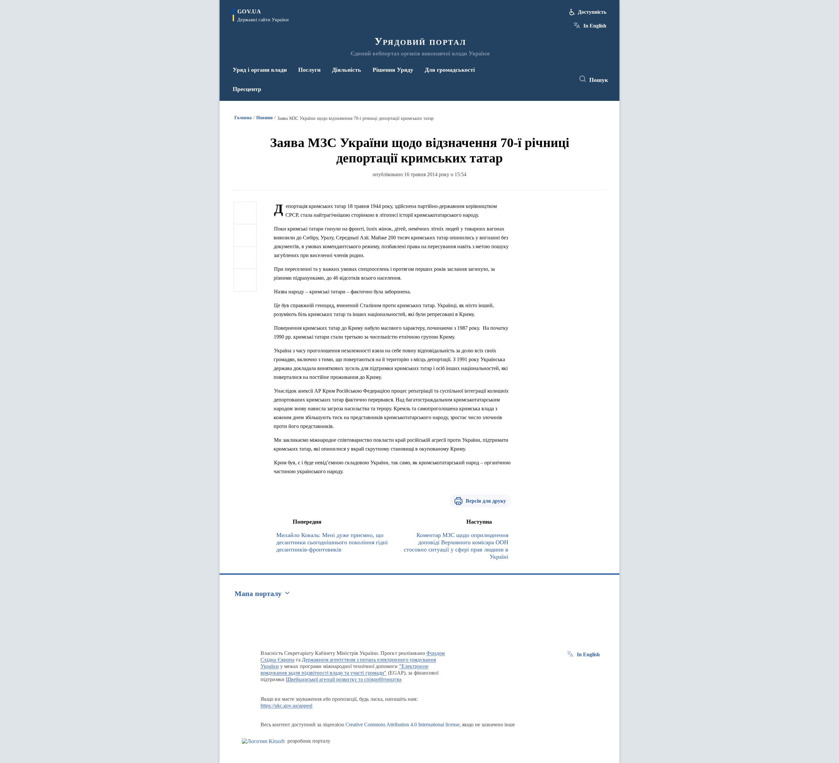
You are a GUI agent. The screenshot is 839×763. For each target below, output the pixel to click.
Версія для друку (486, 501)
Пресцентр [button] (247, 89)
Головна (243, 117)
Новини (264, 117)
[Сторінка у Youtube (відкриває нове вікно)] (564, 79)
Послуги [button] (309, 69)
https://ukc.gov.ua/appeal (287, 705)
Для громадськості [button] (450, 69)
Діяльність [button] (346, 69)
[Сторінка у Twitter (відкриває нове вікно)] (552, 79)
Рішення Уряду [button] (393, 69)
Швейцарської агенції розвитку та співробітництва (343, 679)
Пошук (598, 80)
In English (594, 25)
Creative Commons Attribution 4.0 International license (402, 724)
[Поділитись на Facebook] (245, 213)
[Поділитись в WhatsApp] (245, 258)
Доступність (592, 12)
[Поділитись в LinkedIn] (245, 280)
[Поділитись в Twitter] (245, 235)
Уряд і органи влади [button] (260, 69)
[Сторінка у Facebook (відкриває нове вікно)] (540, 79)
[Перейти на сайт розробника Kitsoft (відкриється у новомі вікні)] (263, 741)
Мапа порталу (258, 593)
